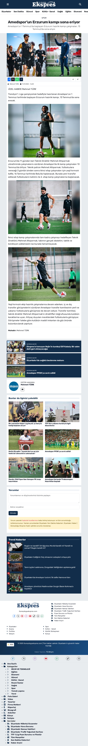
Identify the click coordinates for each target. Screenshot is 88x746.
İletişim (11, 634)
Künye (47, 634)
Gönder (13, 513)
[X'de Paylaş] (13, 79)
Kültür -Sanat (17, 680)
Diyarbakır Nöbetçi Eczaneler (65, 604)
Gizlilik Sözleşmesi (52, 631)
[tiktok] (68, 658)
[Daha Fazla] (21, 79)
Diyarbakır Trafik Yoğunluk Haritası (67, 611)
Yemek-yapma (17, 691)
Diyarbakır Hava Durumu (63, 606)
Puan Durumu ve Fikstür (63, 613)
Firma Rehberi (14, 705)
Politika (12, 631)
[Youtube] (30, 616)
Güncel (29, 11)
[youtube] (46, 658)
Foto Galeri (12, 696)
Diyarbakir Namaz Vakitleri (64, 609)
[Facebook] (14, 616)
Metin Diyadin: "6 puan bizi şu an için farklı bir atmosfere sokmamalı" (24, 452)
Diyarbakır (6, 11)
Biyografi (11, 710)
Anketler (11, 713)
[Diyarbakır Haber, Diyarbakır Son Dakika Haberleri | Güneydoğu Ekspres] (43, 4)
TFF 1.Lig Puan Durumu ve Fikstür (26, 734)
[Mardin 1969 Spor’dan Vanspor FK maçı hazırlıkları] (26, 467)
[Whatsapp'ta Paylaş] (17, 79)
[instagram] (35, 658)
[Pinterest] (22, 616)
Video (10, 699)
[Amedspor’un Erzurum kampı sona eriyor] (44, 55)
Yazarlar (11, 702)
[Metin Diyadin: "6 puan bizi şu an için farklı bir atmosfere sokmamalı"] (26, 439)
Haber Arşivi (59, 621)
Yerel (13, 694)
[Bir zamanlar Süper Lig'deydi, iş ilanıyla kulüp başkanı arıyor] (26, 411)
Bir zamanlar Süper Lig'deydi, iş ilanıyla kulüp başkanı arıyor (25, 424)
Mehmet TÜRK (14, 84)
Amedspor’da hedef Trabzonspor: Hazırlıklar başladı (59, 480)
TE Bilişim (50, 652)
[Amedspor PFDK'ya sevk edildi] (62, 439)
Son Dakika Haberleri (62, 618)
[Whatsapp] (42, 616)
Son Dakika (19, 11)
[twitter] (24, 658)
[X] (18, 616)
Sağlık (60, 11)
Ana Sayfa (12, 664)
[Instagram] (26, 616)
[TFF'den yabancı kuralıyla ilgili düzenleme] (62, 411)
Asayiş (11, 629)
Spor (37, 11)
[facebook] (13, 658)
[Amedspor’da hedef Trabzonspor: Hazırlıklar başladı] (62, 467)
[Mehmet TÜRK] (14, 386)
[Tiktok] (34, 616)
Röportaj (11, 707)
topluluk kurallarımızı (30, 520)
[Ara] (80, 4)
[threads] (79, 658)
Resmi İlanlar (17, 683)
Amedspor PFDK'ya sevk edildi (58, 451)
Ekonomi (78, 11)
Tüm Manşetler (59, 616)
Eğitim (68, 11)
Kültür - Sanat (48, 11)
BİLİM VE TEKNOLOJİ (20, 669)
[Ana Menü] (8, 4)
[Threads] (38, 616)
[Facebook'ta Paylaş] (9, 79)
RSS (11, 645)
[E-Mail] (22, 389)
